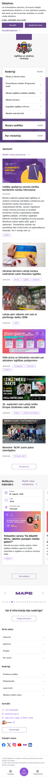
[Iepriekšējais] (5, 593)
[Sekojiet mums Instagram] (14, 745)
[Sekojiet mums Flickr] (25, 744)
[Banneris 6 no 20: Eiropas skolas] (24, 593)
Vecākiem (7, 370)
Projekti (6, 651)
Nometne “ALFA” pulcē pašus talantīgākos (18, 449)
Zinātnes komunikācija (31, 413)
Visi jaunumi (24, 466)
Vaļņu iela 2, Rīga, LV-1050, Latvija (19, 718)
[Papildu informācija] (14, 722)
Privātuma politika (10, 674)
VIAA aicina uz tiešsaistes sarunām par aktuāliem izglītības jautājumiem (23, 359)
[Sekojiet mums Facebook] (4, 745)
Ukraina (16, 280)
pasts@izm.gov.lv (12, 714)
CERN (16, 323)
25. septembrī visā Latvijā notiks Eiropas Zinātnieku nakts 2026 (20, 406)
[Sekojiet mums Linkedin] (30, 745)
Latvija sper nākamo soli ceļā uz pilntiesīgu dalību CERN (19, 316)
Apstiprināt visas (35, 25)
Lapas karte (8, 688)
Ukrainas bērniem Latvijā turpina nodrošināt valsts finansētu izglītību (21, 272)
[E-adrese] (7, 722)
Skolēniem (36, 280)
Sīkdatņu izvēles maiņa (12, 695)
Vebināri (8, 558)
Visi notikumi (24, 576)
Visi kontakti (14, 730)
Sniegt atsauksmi (24, 618)
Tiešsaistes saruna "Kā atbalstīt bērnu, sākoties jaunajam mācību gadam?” (22, 538)
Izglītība (6, 235)
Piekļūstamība (8, 681)
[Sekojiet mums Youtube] (19, 744)
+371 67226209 (11, 710)
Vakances (7, 637)
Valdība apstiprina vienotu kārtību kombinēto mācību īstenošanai (20, 188)
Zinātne (16, 413)
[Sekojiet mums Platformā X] (9, 745)
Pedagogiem (18, 366)
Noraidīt (12, 25)
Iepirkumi (7, 644)
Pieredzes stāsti (19, 456)
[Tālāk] (42, 593)
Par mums (7, 658)
